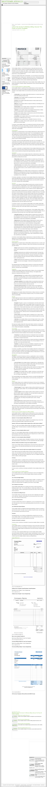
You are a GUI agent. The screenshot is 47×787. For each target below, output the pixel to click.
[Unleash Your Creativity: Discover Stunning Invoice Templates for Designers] (14, 716)
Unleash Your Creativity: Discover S (24, 715)
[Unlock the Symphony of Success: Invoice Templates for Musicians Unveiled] (14, 728)
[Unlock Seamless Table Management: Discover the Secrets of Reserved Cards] (32, 765)
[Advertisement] (22, 14)
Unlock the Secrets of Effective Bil (23, 719)
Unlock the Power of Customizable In (24, 723)
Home (13, 24)
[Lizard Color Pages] (32, 759)
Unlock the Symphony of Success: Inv (24, 727)
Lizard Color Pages (38, 758)
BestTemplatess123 (12, 1)
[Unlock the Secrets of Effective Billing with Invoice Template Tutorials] (14, 720)
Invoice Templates (18, 24)
